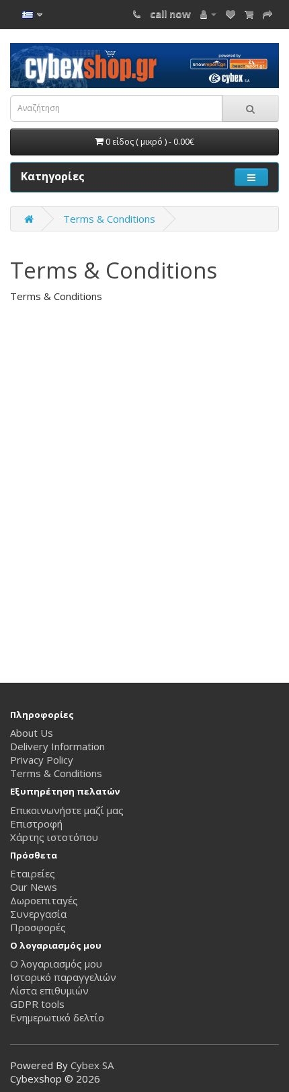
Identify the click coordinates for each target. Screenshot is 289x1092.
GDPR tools (37, 1004)
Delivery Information (57, 746)
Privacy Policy (41, 759)
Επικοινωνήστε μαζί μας (67, 810)
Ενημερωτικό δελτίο (57, 1017)
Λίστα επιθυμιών (49, 990)
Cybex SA (92, 1065)
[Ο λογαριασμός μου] (208, 13)
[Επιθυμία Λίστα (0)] (230, 13)
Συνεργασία (38, 913)
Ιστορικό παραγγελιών (63, 977)
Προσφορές (38, 927)
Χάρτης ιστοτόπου (54, 837)
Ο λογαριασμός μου (56, 963)
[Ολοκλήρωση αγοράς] (267, 13)
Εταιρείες (32, 873)
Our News (33, 887)
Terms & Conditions (109, 218)
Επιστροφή (36, 823)
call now (170, 13)
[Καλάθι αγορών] (249, 13)
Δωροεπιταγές (44, 900)
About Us (31, 732)
